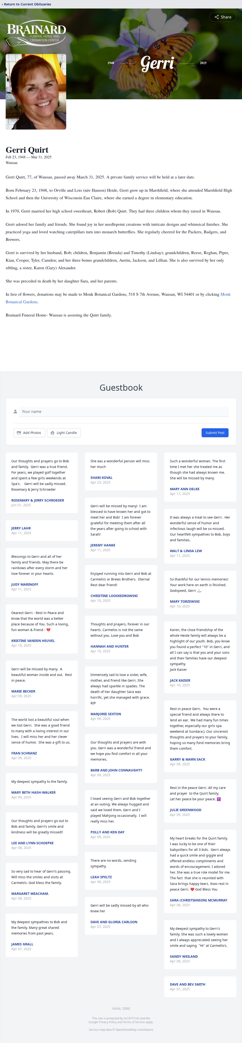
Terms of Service (134, 1022)
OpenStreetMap (126, 1030)
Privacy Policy (108, 1022)
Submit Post (215, 432)
